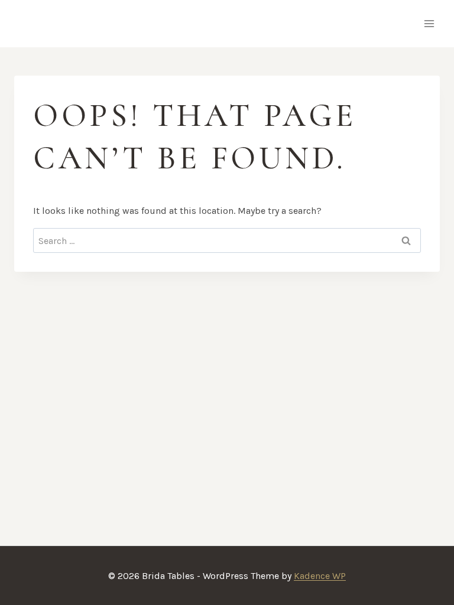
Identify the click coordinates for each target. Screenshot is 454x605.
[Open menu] (429, 23)
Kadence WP (320, 575)
